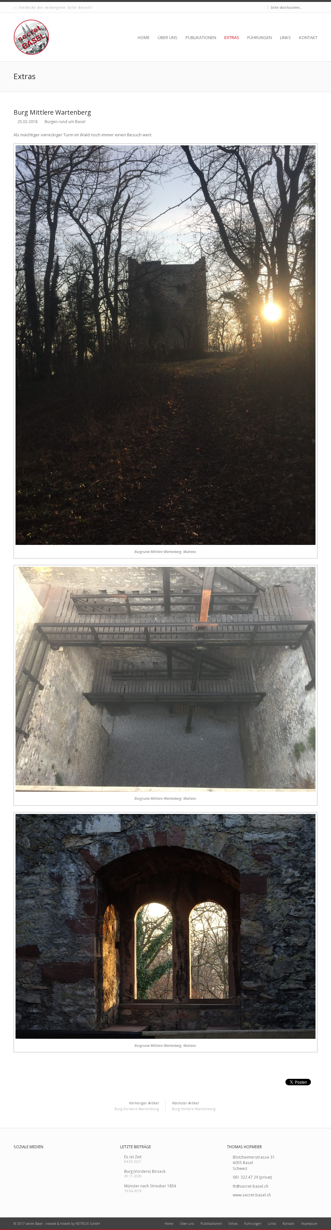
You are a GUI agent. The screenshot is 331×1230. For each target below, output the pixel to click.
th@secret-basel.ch (250, 1186)
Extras (231, 37)
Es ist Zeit (133, 1156)
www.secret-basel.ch (252, 1194)
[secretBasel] (31, 37)
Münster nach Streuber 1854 (150, 1185)
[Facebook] (263, 7)
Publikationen (201, 37)
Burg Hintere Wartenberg (193, 1105)
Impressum (309, 1223)
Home (144, 37)
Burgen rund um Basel (65, 121)
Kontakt (308, 37)
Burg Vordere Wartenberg (136, 1105)
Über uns (167, 37)
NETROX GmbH (88, 1223)
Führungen (259, 37)
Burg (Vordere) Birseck (145, 1171)
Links (285, 37)
